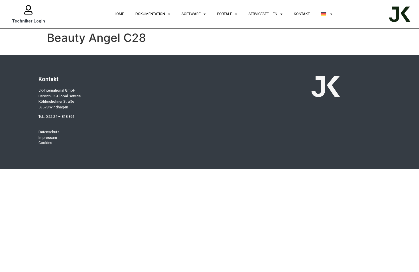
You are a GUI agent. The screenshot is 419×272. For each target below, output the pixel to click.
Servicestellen (263, 14)
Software (191, 14)
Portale (224, 14)
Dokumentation (150, 14)
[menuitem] (327, 14)
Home (119, 14)
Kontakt (302, 14)
